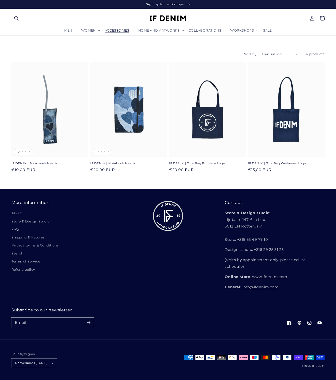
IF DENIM (318, 365)
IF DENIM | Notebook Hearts (113, 163)
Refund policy (23, 270)
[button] (16, 18)
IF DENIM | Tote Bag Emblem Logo (197, 163)
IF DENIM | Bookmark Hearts (34, 163)
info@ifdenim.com (259, 287)
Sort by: (250, 54)
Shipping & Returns (28, 237)
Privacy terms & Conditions (35, 245)
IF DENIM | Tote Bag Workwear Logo (277, 163)
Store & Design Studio (30, 221)
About (16, 213)
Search (17, 253)
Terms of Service (25, 261)
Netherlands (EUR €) (31, 363)
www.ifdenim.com (269, 277)
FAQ (15, 229)
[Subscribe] (89, 323)
